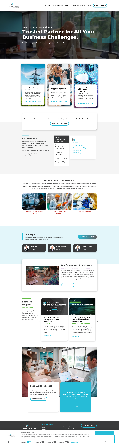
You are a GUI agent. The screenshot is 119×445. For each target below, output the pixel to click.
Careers (89, 5)
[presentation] (39, 322)
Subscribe (89, 425)
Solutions (47, 5)
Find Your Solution (59, 123)
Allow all (105, 433)
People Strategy (77, 150)
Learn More (67, 285)
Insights (67, 5)
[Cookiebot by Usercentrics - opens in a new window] (12, 442)
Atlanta (44, 427)
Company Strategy (78, 145)
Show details (74, 442)
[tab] (61, 139)
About (82, 5)
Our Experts (75, 5)
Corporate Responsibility (79, 148)
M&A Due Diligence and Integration (82, 153)
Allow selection (104, 437)
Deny (105, 441)
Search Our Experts (87, 237)
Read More (47, 335)
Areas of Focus (57, 5)
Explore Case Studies (33, 101)
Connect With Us (100, 5)
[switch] (42, 442)
